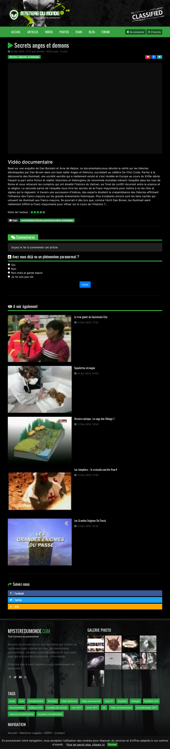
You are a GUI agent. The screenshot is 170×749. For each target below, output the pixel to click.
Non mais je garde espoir (27, 272)
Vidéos (49, 32)
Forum (106, 32)
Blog (92, 32)
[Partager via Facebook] (154, 56)
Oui (13, 264)
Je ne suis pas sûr (22, 276)
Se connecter (136, 32)
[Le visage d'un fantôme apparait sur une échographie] (148, 660)
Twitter (18, 600)
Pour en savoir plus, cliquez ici (86, 744)
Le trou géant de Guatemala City (90, 317)
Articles (32, 32)
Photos (64, 32)
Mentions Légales (31, 733)
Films (79, 32)
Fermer (112, 744)
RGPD (48, 733)
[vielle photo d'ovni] (113, 660)
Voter (85, 284)
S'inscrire (155, 32)
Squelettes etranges (84, 368)
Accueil (17, 32)
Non (13, 268)
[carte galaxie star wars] (96, 660)
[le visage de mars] (148, 643)
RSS (16, 607)
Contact (60, 733)
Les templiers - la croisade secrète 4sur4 (95, 470)
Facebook (19, 593)
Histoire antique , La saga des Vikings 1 (94, 419)
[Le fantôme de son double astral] (95, 678)
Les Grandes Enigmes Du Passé (90, 521)
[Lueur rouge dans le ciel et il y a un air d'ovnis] (131, 643)
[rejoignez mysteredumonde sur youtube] (96, 643)
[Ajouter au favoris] (148, 56)
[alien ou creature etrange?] (131, 660)
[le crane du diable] (113, 643)
